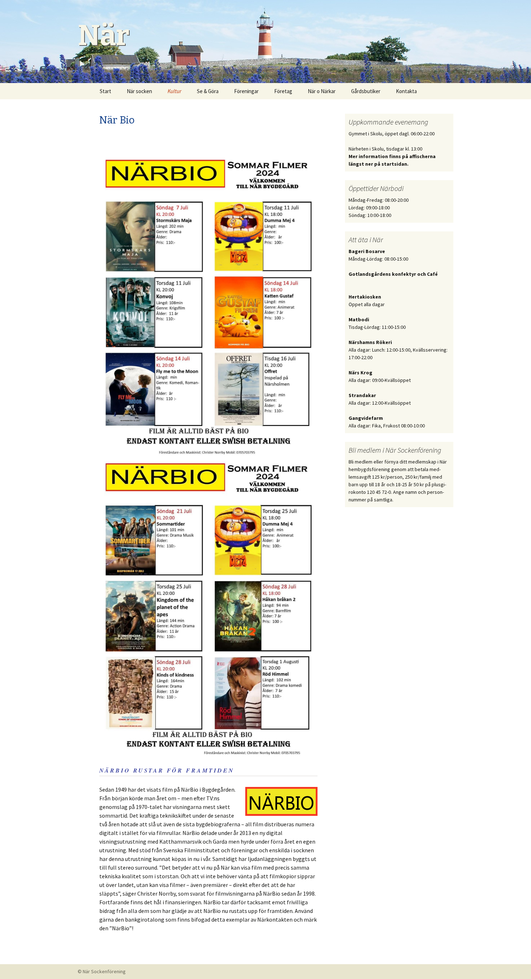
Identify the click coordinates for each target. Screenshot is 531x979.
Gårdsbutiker (365, 91)
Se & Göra (208, 91)
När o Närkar (322, 91)
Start (105, 91)
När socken (139, 91)
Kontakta (406, 91)
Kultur (174, 91)
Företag (283, 91)
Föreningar (246, 91)
